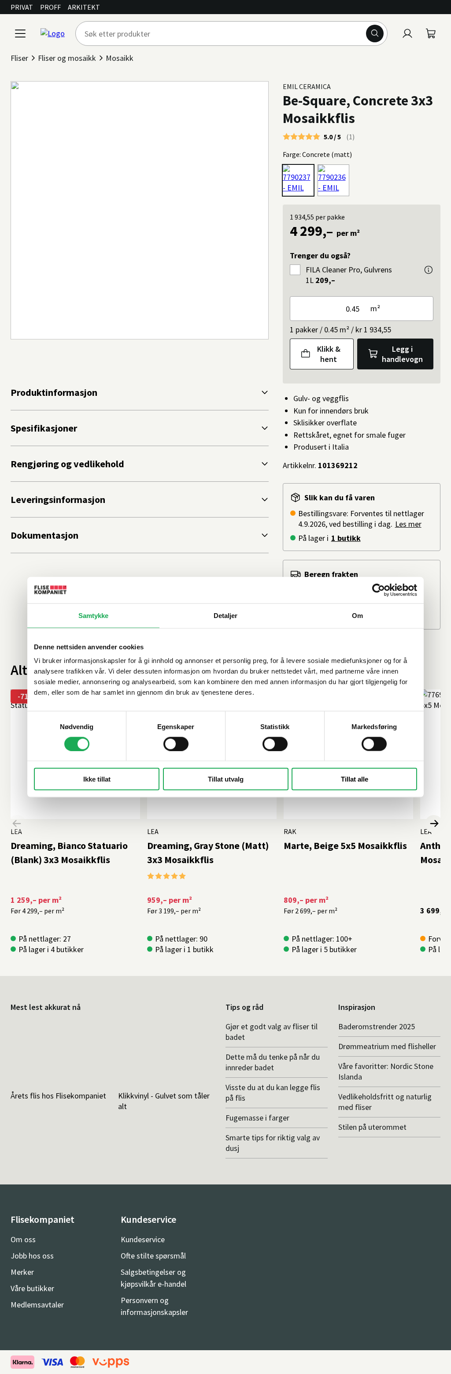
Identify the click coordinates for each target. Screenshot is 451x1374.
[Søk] (375, 33)
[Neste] (434, 824)
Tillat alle (354, 779)
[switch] (176, 744)
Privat (22, 7)
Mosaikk (119, 58)
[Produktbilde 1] (140, 210)
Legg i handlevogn (402, 354)
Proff (50, 7)
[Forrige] (17, 824)
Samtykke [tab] (93, 615)
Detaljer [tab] (226, 615)
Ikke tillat (97, 779)
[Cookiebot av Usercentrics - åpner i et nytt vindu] (378, 589)
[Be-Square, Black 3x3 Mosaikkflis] (333, 180)
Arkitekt (84, 7)
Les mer (408, 524)
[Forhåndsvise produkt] (428, 270)
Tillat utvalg (226, 779)
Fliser (19, 58)
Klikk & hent (328, 354)
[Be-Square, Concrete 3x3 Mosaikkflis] (298, 180)
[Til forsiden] (53, 33)
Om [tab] (357, 615)
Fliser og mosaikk (67, 58)
